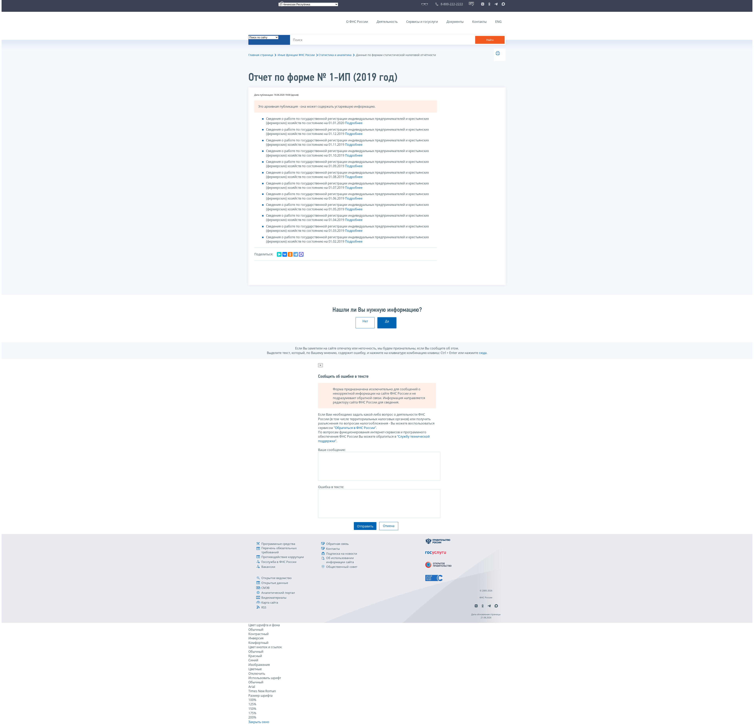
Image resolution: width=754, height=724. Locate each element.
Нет (365, 321)
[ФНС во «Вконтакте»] (483, 4)
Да (387, 321)
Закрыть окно (258, 722)
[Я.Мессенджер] (279, 254)
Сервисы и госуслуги (422, 21)
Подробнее (353, 123)
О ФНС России (357, 21)
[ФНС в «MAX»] (503, 4)
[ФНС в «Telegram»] (496, 4)
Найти (489, 39)
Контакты (479, 21)
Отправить (365, 526)
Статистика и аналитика (334, 55)
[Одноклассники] (290, 254)
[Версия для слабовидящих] (425, 4)
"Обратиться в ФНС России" (355, 428)
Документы (455, 21)
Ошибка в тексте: (331, 487)
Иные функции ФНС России (296, 55)
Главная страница (260, 55)
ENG (498, 21)
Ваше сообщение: (332, 450)
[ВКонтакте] (284, 254)
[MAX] (301, 254)
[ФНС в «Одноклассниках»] (489, 4)
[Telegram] (295, 254)
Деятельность (387, 21)
